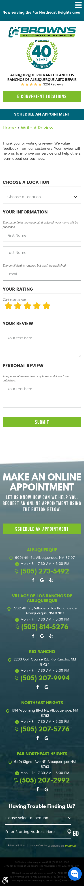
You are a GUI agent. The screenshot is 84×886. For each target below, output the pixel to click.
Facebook (33, 580)
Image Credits (38, 845)
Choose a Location (26, 182)
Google (42, 580)
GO (76, 833)
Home (9, 128)
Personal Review (23, 366)
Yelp (51, 580)
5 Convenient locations (42, 96)
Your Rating (18, 289)
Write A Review (37, 128)
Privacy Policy (16, 845)
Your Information (25, 212)
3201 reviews (53, 84)
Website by (61, 845)
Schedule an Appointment (42, 114)
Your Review (18, 324)
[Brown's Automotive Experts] (42, 32)
